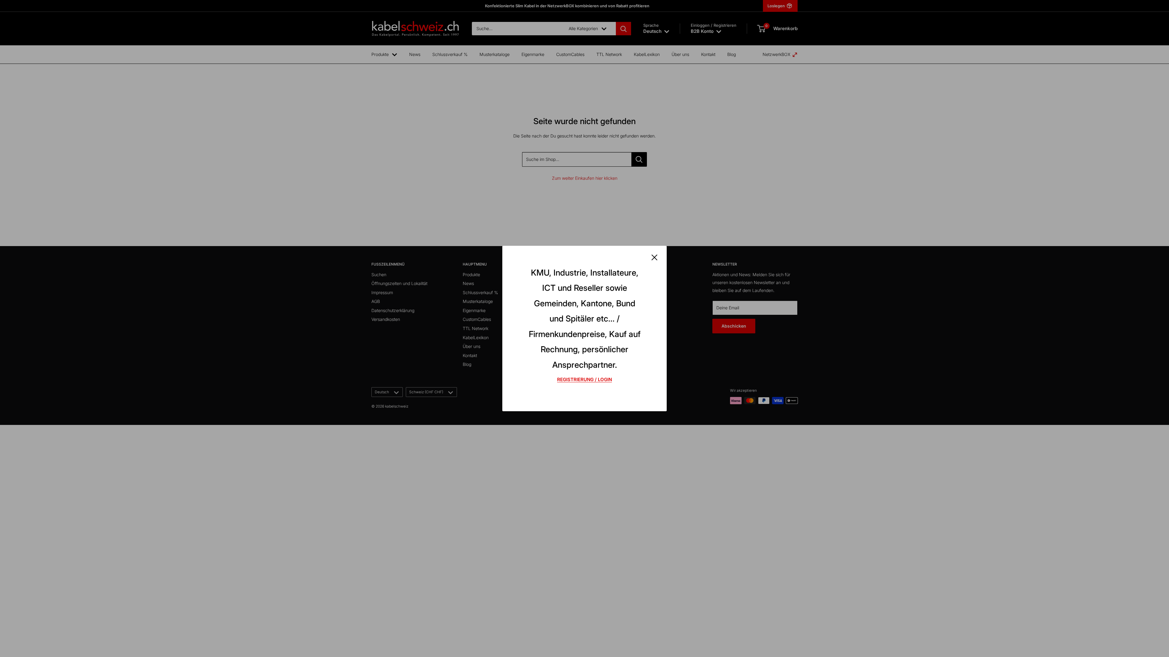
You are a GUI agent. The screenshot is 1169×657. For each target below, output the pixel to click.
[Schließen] (654, 257)
